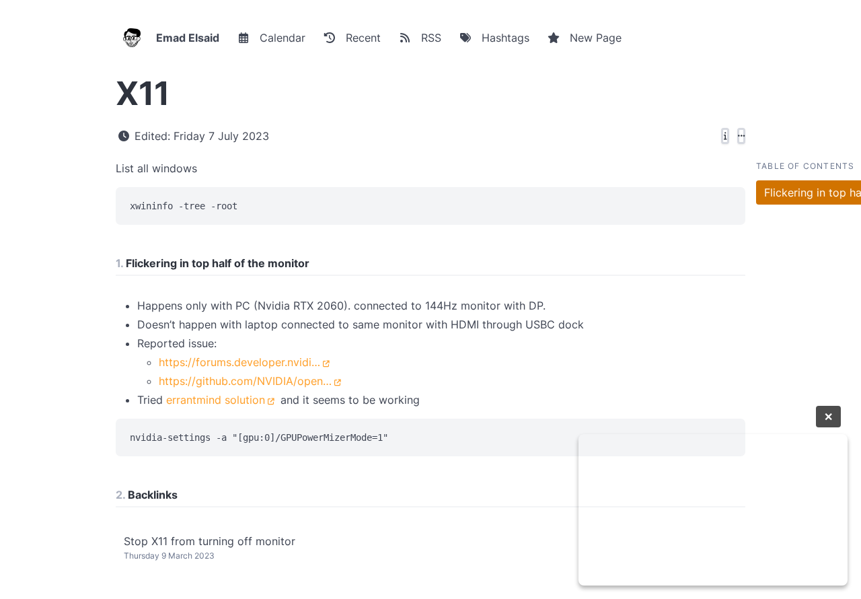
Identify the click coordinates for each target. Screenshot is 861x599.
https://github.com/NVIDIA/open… (245, 381)
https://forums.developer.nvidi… (239, 362)
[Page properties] (725, 136)
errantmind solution (215, 400)
